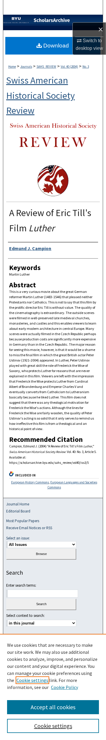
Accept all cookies (53, 707)
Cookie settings (32, 680)
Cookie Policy (64, 687)
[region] (53, 687)
